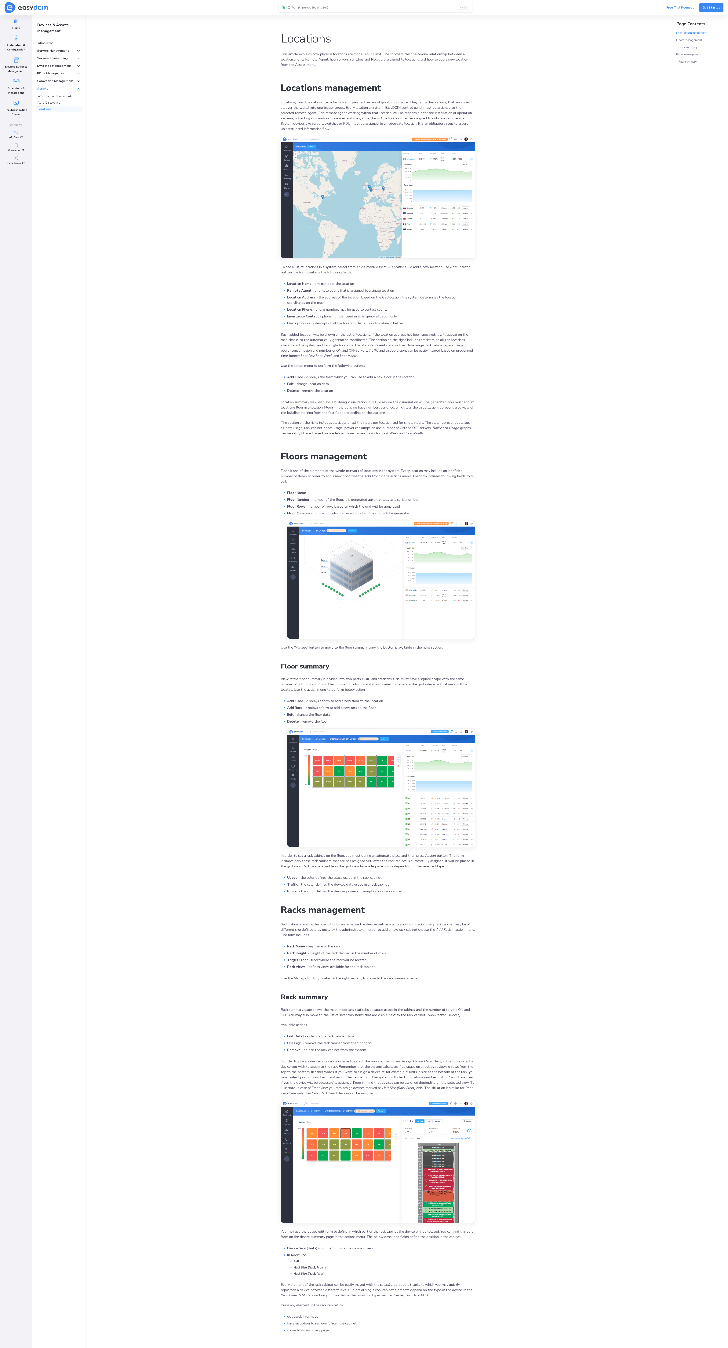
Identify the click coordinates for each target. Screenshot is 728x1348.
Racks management (688, 54)
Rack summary (687, 62)
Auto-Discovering (49, 103)
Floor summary (687, 47)
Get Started (711, 8)
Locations (44, 109)
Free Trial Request (680, 8)
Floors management (689, 40)
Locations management (691, 33)
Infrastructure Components (55, 96)
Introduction (45, 43)
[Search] (380, 7)
